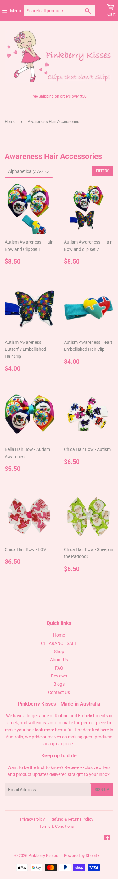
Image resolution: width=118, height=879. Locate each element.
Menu (15, 10)
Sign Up (102, 789)
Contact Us (59, 692)
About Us (59, 659)
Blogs (59, 684)
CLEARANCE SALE (59, 643)
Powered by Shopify (81, 855)
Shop (59, 651)
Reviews (59, 675)
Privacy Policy (32, 819)
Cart (111, 14)
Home (10, 121)
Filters (102, 171)
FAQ (59, 667)
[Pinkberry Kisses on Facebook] (107, 838)
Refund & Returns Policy (71, 819)
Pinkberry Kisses (43, 855)
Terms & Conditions (56, 826)
